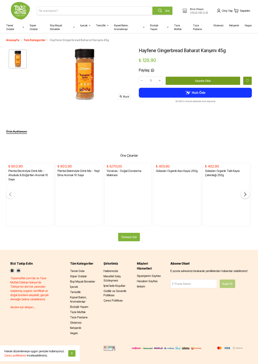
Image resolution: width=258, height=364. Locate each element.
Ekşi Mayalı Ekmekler (82, 281)
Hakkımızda (111, 271)
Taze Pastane (79, 317)
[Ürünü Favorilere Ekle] (247, 81)
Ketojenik (75, 328)
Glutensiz (76, 322)
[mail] (18, 270)
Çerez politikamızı (15, 355)
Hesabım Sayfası (147, 281)
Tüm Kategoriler (35, 40)
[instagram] (12, 270)
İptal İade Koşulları (114, 285)
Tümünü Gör (129, 237)
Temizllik (75, 292)
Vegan (74, 333)
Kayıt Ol (227, 284)
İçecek (74, 286)
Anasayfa (12, 40)
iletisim (141, 286)
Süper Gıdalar (78, 276)
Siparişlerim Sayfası (149, 276)
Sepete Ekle (203, 81)
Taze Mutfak (78, 312)
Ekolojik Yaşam (79, 307)
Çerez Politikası (113, 300)
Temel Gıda (77, 271)
